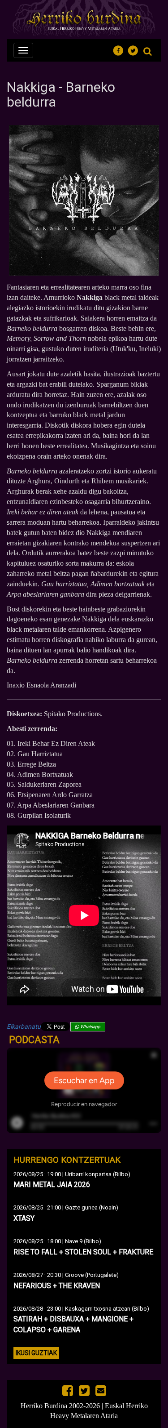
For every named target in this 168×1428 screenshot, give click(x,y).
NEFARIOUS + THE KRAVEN (56, 1285)
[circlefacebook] (120, 49)
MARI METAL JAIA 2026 (51, 1184)
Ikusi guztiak (36, 1353)
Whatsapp (89, 1026)
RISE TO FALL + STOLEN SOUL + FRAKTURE (83, 1252)
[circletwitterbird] (135, 49)
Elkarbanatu (24, 1026)
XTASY (23, 1218)
